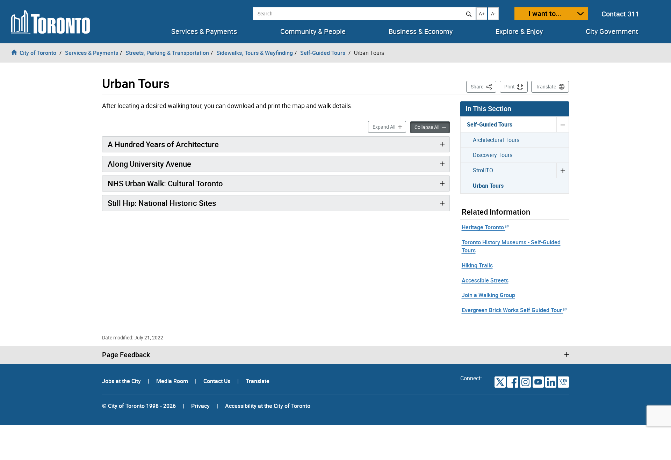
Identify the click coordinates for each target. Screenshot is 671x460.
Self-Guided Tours (489, 124)
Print (509, 86)
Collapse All (432, 126)
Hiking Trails (477, 265)
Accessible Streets (485, 280)
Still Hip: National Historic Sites (162, 203)
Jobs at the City (122, 381)
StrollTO (483, 170)
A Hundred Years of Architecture (163, 144)
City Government (612, 31)
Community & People (313, 31)
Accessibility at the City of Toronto (267, 406)
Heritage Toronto (483, 227)
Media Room (172, 381)
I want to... (545, 13)
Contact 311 (620, 14)
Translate (546, 86)
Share (483, 86)
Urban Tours (488, 185)
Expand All (389, 126)
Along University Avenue (149, 164)
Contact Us (217, 381)
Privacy (200, 406)
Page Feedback (126, 355)
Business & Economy (421, 31)
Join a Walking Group (488, 295)
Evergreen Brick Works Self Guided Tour (512, 310)
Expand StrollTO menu (562, 170)
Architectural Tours (496, 140)
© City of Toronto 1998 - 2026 (139, 406)
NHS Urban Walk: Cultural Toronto (165, 183)
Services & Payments (204, 31)
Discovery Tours (492, 155)
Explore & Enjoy (519, 31)
